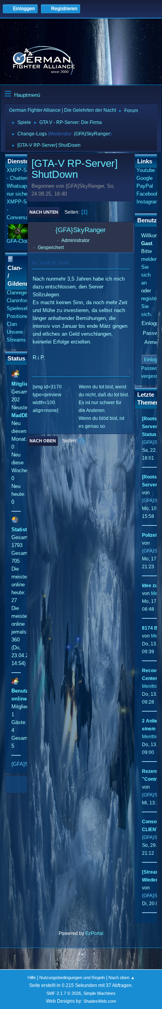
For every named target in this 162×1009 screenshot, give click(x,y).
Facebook (147, 194)
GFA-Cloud (19, 241)
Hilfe (32, 977)
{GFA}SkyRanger (92, 134)
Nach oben (42, 440)
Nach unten (43, 212)
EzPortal (94, 933)
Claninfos (17, 300)
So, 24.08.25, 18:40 (50, 263)
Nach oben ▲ (122, 977)
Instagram (147, 202)
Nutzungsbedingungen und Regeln (72, 977)
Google (144, 178)
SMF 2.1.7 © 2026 (63, 993)
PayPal (144, 186)
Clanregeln (19, 293)
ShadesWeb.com (99, 1001)
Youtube (145, 170)
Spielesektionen (25, 308)
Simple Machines (99, 993)
